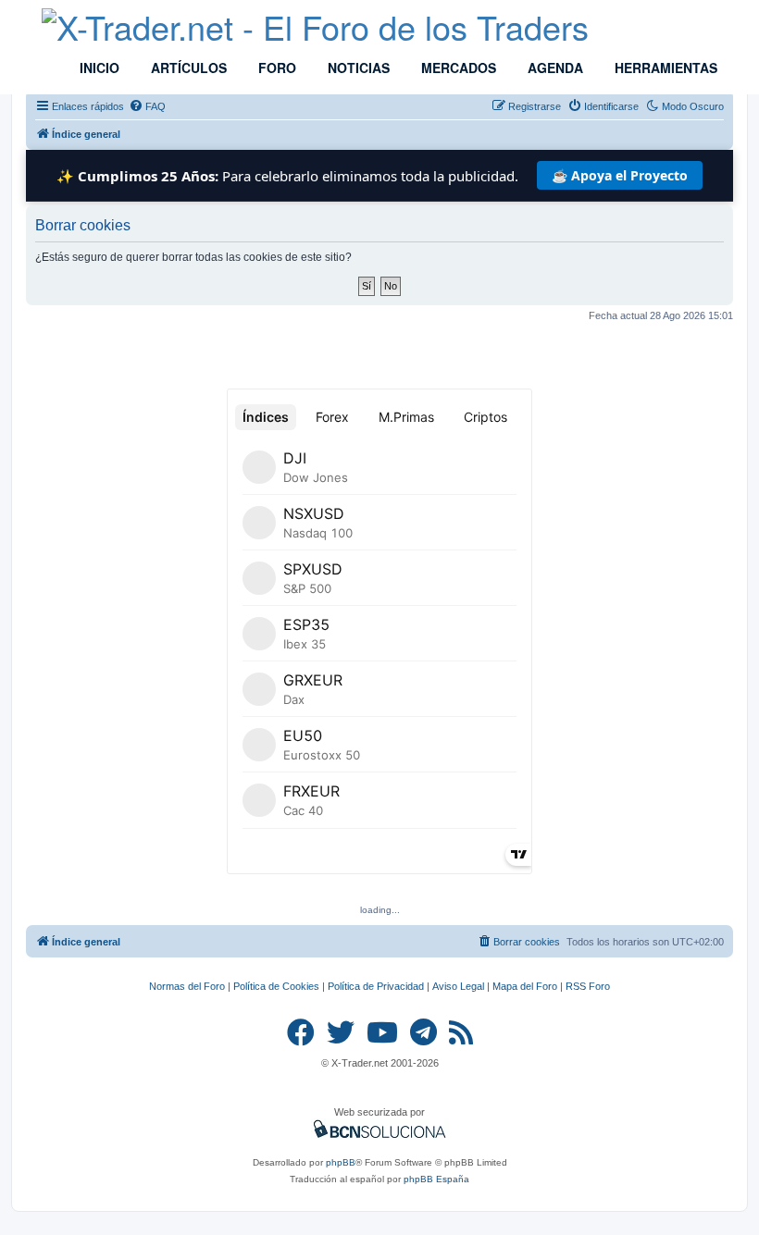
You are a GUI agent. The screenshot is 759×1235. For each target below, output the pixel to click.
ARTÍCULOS (187, 67)
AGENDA (553, 67)
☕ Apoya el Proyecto (620, 175)
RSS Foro (588, 986)
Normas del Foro (187, 986)
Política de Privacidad (376, 986)
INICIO (97, 67)
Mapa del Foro (524, 986)
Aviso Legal (458, 986)
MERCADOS (456, 67)
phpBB (340, 1162)
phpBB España (436, 1179)
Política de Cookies (276, 986)
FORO (275, 67)
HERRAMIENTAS (664, 67)
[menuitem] (147, 106)
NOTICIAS (357, 67)
